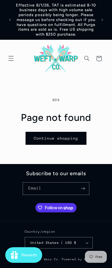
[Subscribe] (83, 188)
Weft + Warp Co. (46, 259)
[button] (11, 58)
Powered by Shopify (80, 259)
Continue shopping (56, 138)
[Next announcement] (102, 19)
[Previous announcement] (10, 19)
